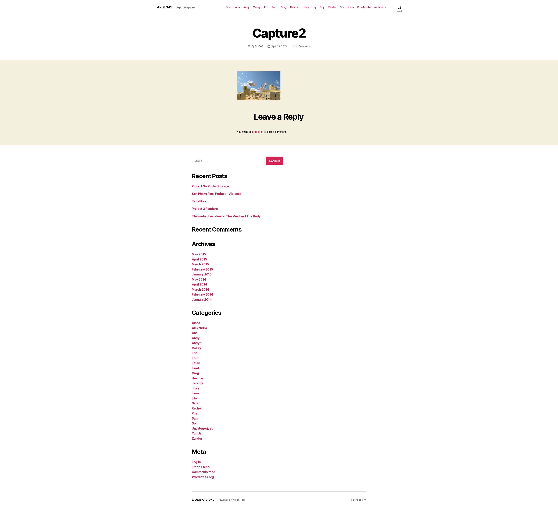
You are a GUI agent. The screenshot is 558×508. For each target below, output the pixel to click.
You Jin (197, 433)
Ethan (196, 363)
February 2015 (202, 269)
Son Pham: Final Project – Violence (217, 194)
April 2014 (199, 284)
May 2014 (199, 279)
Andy (246, 7)
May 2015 (199, 254)
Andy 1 (197, 343)
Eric (266, 7)
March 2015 (200, 264)
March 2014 (200, 289)
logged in (257, 131)
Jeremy (197, 383)
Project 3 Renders (205, 209)
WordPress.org (203, 477)
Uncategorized (202, 428)
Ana (237, 7)
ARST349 (164, 7)
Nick (195, 403)
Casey (257, 7)
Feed (228, 7)
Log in (196, 462)
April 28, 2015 (279, 46)
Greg (284, 7)
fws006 (259, 46)
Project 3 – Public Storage (210, 186)
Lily (314, 7)
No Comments (302, 46)
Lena (351, 7)
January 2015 (202, 274)
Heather (295, 7)
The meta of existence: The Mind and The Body (226, 216)
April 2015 (199, 259)
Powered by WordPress (231, 499)
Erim (274, 7)
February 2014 (202, 294)
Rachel (197, 408)
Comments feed (203, 472)
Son (342, 7)
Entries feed (201, 467)
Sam (195, 418)
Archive (378, 7)
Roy (322, 7)
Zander (332, 7)
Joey (306, 7)
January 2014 (202, 299)
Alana (196, 323)
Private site (364, 7)
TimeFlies (199, 201)
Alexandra (199, 328)
